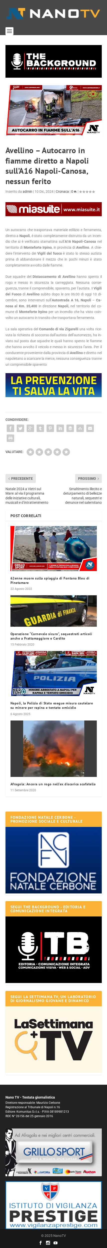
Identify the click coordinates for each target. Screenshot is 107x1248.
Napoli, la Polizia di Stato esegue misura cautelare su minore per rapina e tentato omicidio (51, 705)
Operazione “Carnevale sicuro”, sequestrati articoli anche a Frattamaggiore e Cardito (51, 636)
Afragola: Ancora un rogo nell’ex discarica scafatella (53, 784)
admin (27, 191)
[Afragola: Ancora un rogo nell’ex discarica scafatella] (53, 748)
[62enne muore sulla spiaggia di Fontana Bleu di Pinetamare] (53, 548)
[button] (53, 61)
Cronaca (62, 191)
